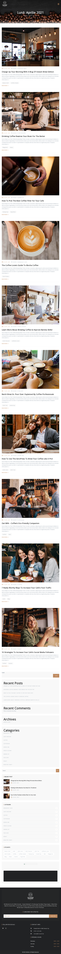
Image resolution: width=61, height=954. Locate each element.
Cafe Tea (5, 405)
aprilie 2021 (7, 722)
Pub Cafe (20, 391)
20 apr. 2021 (15, 782)
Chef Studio (6, 276)
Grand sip (21, 197)
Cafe (4, 598)
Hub (10, 534)
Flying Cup (5, 211)
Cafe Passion (22, 133)
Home (26, 15)
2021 (30, 15)
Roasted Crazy (22, 68)
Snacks (10, 663)
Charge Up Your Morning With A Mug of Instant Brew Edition (22, 686)
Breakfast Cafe (22, 262)
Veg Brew (13, 211)
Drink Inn (21, 455)
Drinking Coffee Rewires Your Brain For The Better (19, 689)
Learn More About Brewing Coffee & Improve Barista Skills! (21, 700)
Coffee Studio (14, 83)
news (11, 147)
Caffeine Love (15, 341)
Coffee (4, 534)
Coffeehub (21, 520)
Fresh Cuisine (22, 326)
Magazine (5, 147)
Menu (58, 4)
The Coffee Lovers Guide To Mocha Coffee (16, 696)
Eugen (14, 68)
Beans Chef (6, 83)
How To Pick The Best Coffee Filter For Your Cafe (18, 693)
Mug (9, 598)
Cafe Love (5, 469)
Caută (3, 672)
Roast (20, 649)
